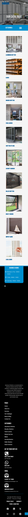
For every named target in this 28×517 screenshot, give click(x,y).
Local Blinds (9, 259)
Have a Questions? (9, 457)
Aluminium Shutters (11, 55)
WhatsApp (7, 466)
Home (6, 406)
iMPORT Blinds (9, 237)
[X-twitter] (20, 509)
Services (7, 411)
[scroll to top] (26, 513)
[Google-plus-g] (8, 514)
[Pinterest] (20, 514)
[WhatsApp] (7, 463)
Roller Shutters (10, 191)
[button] (20, 28)
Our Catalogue (8, 414)
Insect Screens (9, 214)
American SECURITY (9, 489)
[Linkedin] (14, 509)
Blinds (7, 78)
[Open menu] (24, 3)
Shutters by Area (10, 146)
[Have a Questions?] (7, 453)
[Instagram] (14, 514)
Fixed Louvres (9, 123)
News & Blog (8, 416)
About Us (7, 408)
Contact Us (7, 419)
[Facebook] (8, 509)
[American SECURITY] (7, 485)
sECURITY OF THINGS (9, 479)
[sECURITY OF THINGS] (7, 475)
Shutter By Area (9, 434)
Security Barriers (10, 169)
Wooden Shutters (10, 100)
